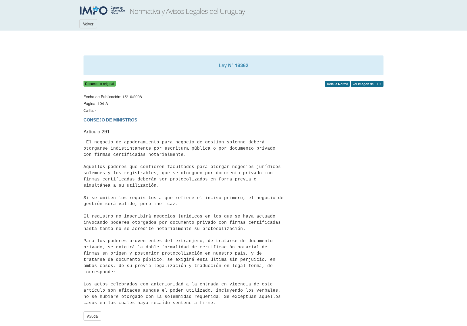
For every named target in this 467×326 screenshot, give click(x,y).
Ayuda (92, 316)
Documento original (99, 83)
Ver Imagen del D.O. (367, 83)
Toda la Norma (337, 83)
